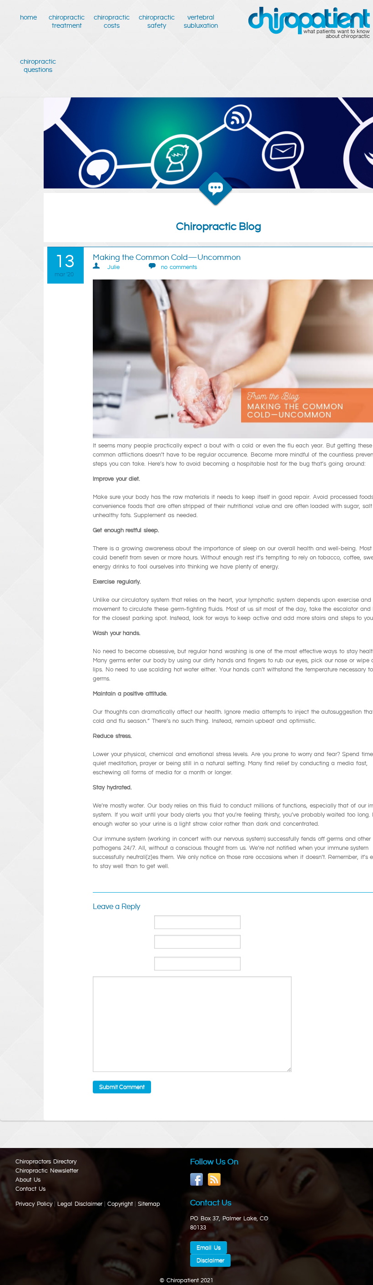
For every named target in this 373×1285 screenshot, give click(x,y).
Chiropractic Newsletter (46, 1171)
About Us (27, 1180)
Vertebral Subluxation (201, 21)
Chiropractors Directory (45, 1161)
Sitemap (149, 1204)
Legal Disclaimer (79, 1204)
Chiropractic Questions (38, 65)
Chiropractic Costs (112, 21)
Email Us (209, 1247)
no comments (179, 267)
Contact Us (30, 1189)
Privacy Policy (33, 1204)
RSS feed (214, 1179)
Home (30, 17)
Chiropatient (309, 23)
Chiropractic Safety (157, 21)
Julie (113, 267)
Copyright (120, 1204)
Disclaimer (210, 1260)
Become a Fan (196, 1179)
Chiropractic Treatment (67, 21)
